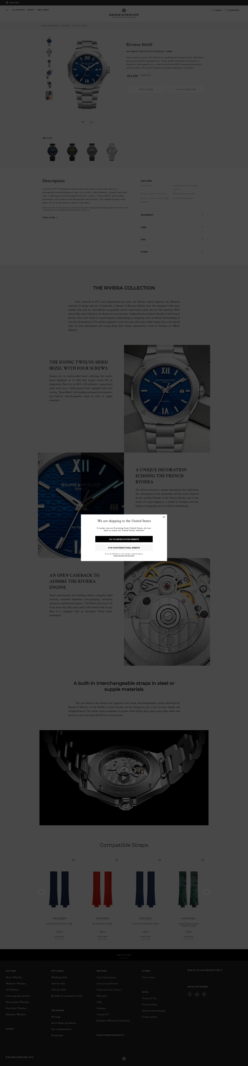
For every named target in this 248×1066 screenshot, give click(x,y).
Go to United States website (124, 539)
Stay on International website (124, 548)
